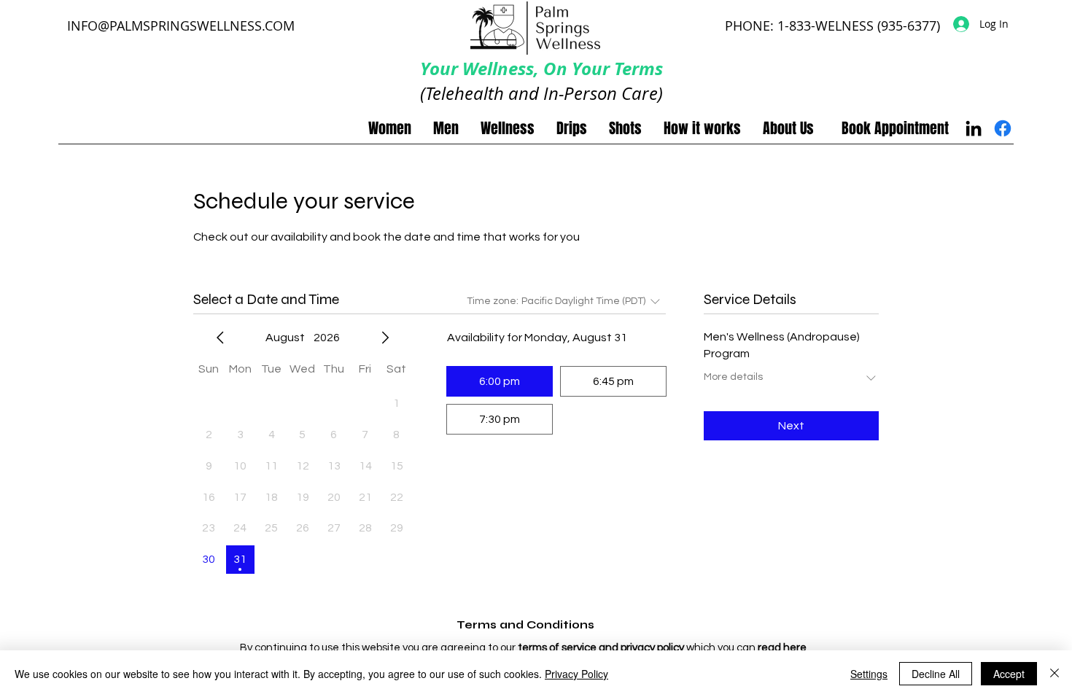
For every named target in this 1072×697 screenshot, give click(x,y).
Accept (1009, 673)
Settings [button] (868, 673)
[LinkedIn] (973, 128)
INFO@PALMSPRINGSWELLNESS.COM (181, 25)
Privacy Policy (576, 673)
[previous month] (220, 337)
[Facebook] (1003, 128)
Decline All (936, 673)
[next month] (385, 337)
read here (782, 647)
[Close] (1054, 673)
